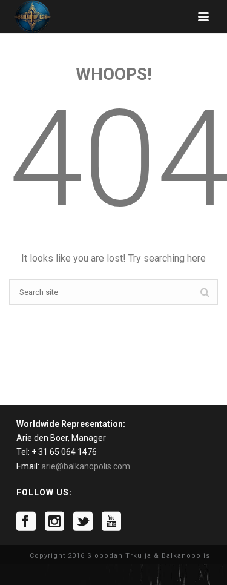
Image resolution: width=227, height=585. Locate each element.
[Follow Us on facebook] (26, 521)
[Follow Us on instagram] (54, 521)
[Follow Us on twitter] (83, 521)
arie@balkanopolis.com (85, 466)
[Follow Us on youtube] (111, 521)
